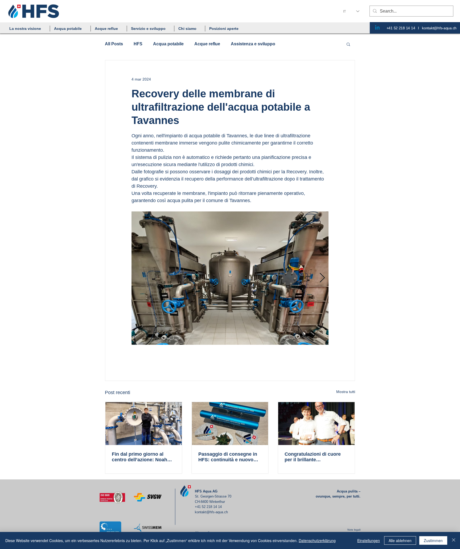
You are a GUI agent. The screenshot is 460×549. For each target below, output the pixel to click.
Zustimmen (433, 540)
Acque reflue (207, 44)
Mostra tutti (345, 392)
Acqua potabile (168, 44)
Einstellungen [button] (368, 540)
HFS (138, 44)
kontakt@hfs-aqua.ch (439, 28)
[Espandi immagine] (230, 278)
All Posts (114, 44)
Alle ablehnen (400, 540)
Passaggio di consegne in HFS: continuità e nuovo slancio (227, 457)
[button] (70, 28)
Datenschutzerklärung (317, 540)
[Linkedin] (377, 28)
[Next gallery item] (322, 278)
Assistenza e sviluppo (253, 44)
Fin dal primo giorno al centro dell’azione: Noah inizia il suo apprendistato (141, 457)
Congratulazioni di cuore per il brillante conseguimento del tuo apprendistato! (313, 457)
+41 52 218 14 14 (401, 28)
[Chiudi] (453, 540)
